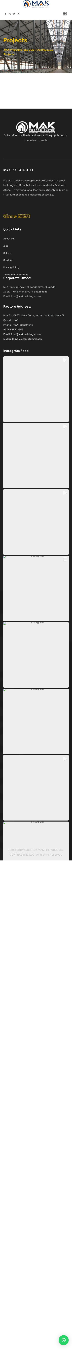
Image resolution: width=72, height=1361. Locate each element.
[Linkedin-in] (14, 14)
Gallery (7, 253)
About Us (8, 238)
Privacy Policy (11, 267)
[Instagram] (10, 14)
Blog (6, 245)
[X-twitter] (18, 14)
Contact (8, 260)
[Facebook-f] (5, 14)
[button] (36, 389)
